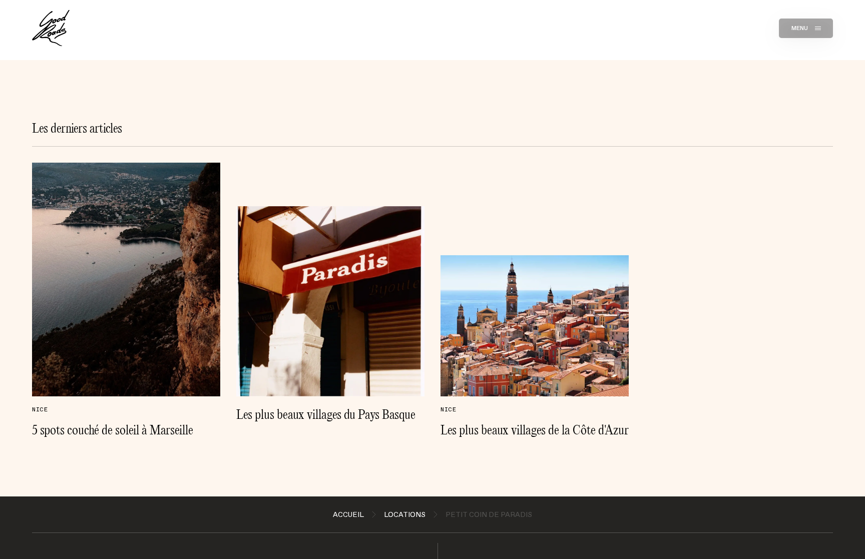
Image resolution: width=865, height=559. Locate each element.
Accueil (348, 514)
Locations (404, 514)
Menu (800, 28)
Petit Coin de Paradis (489, 514)
